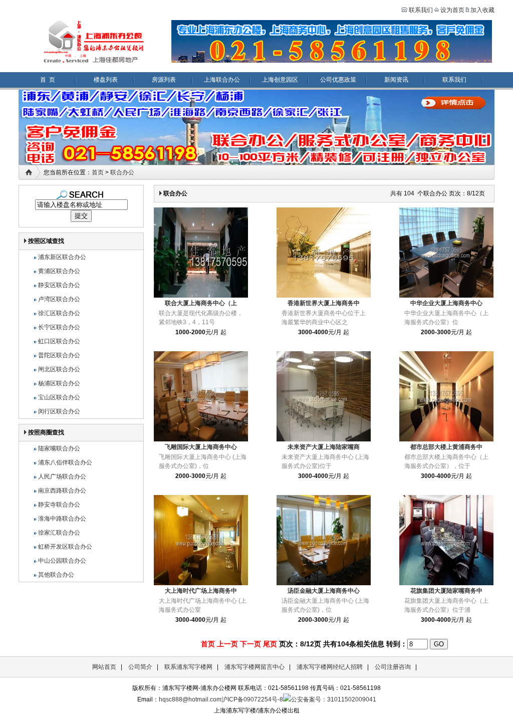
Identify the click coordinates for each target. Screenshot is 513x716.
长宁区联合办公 (59, 327)
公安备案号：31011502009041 (333, 699)
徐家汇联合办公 (59, 532)
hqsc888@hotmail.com (190, 699)
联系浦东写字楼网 (188, 666)
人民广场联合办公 (62, 476)
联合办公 (122, 172)
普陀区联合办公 (59, 355)
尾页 (270, 644)
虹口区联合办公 (59, 341)
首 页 (47, 79)
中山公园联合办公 (62, 560)
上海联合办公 (222, 79)
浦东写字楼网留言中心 (254, 666)
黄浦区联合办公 (59, 271)
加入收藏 (482, 10)
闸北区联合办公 (59, 369)
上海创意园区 (280, 79)
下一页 (250, 644)
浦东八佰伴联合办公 (65, 462)
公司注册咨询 (393, 666)
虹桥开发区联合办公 (65, 546)
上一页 (227, 644)
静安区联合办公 (59, 285)
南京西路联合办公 (62, 490)
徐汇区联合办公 (59, 313)
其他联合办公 (56, 574)
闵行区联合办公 (59, 411)
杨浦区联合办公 (59, 383)
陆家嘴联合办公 (59, 448)
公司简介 (140, 666)
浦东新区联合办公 (62, 257)
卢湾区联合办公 (59, 299)
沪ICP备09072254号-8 (252, 699)
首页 (98, 172)
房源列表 (164, 79)
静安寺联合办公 (59, 504)
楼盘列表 (106, 79)
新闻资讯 (396, 79)
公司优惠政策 (338, 79)
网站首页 (104, 666)
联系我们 (420, 10)
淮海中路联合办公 (62, 518)
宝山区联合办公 (59, 397)
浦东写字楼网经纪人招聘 (330, 666)
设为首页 (452, 10)
